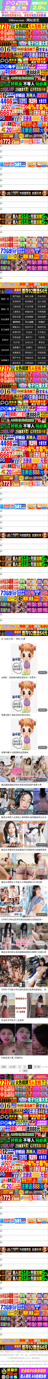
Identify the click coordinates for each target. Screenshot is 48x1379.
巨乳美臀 (42, 307)
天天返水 (42, 332)
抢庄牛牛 (29, 327)
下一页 (37, 1067)
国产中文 (17, 358)
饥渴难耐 (29, 317)
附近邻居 (17, 317)
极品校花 (17, 363)
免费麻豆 (17, 353)
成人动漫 (42, 301)
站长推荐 (5, 319)
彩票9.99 (17, 332)
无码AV (5, 340)
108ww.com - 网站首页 (23, 20)
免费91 (29, 347)
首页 (4, 1067)
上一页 (12, 1067)
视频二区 (5, 309)
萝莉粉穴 (29, 353)
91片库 (16, 342)
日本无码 (42, 296)
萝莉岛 (42, 342)
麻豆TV (29, 337)
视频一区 (5, 299)
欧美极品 (29, 301)
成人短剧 (42, 358)
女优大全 (29, 342)
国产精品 (17, 296)
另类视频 (42, 312)
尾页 (25, 1071)
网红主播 (29, 296)
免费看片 (17, 347)
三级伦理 (17, 307)
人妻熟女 (17, 312)
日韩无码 (42, 363)
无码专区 (5, 350)
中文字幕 (29, 307)
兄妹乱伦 (29, 358)
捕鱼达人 (17, 327)
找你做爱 (42, 317)
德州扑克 (42, 327)
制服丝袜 (29, 312)
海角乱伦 (42, 347)
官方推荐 (5, 330)
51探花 (42, 337)
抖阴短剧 (29, 363)
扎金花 (29, 332)
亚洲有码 (17, 301)
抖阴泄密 (42, 353)
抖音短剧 (17, 337)
